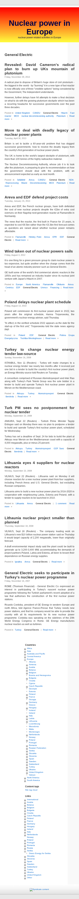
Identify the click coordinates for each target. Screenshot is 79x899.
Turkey (31, 393)
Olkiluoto (61, 284)
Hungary (32, 708)
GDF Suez (59, 448)
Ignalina (18, 562)
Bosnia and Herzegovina (40, 675)
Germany (33, 702)
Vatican (32, 775)
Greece (32, 705)
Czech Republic (36, 686)
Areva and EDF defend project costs (36, 197)
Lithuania (20, 503)
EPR (55, 237)
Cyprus (32, 683)
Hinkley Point (35, 237)
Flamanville (21, 237)
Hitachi (64, 113)
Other (29, 878)
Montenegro (34, 732)
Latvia (31, 718)
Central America (34, 656)
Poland (22, 335)
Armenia (32, 664)
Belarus (32, 670)
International (32, 799)
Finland (32, 694)
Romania (33, 745)
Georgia (32, 699)
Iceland (32, 710)
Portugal (32, 743)
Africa (29, 648)
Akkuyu (20, 393)
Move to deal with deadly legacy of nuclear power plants (39, 132)
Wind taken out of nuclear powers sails (39, 251)
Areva (31, 180)
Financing (54, 287)
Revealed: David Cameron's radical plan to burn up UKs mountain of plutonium (39, 69)
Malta (31, 729)
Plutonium (61, 116)
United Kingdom (22, 113)
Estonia (32, 691)
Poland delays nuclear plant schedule (38, 302)
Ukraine (32, 769)
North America (33, 284)
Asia (29, 651)
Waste (24, 183)
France (32, 697)
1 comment (61, 503)
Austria (32, 667)
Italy (31, 716)
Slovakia (32, 753)
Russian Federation (37, 748)
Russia (30, 848)
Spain (31, 759)
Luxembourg (34, 724)
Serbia (32, 751)
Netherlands (34, 734)
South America (33, 780)
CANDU (36, 113)
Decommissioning (38, 183)
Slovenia (33, 756)
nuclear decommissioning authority (37, 116)
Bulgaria (32, 678)
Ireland (32, 713)
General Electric (50, 113)
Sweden (32, 761)
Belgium (32, 673)
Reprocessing (12, 183)
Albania (32, 662)
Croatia (32, 681)
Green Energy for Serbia (40, 853)
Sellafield (21, 180)
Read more (20, 240)
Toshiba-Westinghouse (31, 338)
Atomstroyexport (46, 393)
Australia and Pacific (36, 654)
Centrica (9, 287)
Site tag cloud (31, 790)
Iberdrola (10, 396)
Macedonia (34, 726)
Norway (32, 737)
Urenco (44, 287)
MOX (16, 116)
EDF (62, 237)
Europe (19, 284)
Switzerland (34, 764)
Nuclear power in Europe (39, 27)
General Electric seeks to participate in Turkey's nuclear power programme (39, 575)
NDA (71, 180)
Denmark (33, 689)
